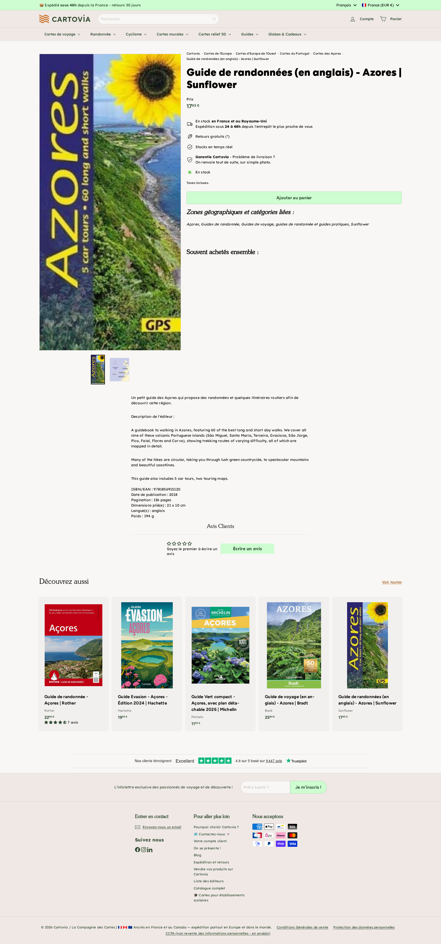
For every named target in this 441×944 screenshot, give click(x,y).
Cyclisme (134, 34)
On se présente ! (207, 848)
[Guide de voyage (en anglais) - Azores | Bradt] (294, 661)
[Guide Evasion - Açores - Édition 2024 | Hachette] (147, 661)
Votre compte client (210, 841)
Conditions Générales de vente (302, 927)
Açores (193, 224)
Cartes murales (171, 34)
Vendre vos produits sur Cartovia (213, 871)
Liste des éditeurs (209, 881)
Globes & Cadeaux (285, 34)
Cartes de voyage (60, 34)
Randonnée (101, 34)
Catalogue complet (209, 888)
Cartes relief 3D (213, 34)
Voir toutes (392, 582)
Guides (247, 34)
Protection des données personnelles (364, 927)
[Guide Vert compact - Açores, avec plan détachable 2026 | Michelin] (220, 664)
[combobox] (346, 5)
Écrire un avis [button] (247, 548)
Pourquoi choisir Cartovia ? (216, 827)
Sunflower (360, 224)
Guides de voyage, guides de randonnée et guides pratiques (295, 224)
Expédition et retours (211, 862)
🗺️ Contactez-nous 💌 (212, 834)
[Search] (214, 19)
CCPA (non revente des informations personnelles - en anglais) (218, 933)
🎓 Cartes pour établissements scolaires (219, 897)
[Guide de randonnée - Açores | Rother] (73, 663)
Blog (197, 855)
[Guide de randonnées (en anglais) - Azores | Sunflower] (294, 284)
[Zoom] (110, 202)
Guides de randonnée (220, 224)
